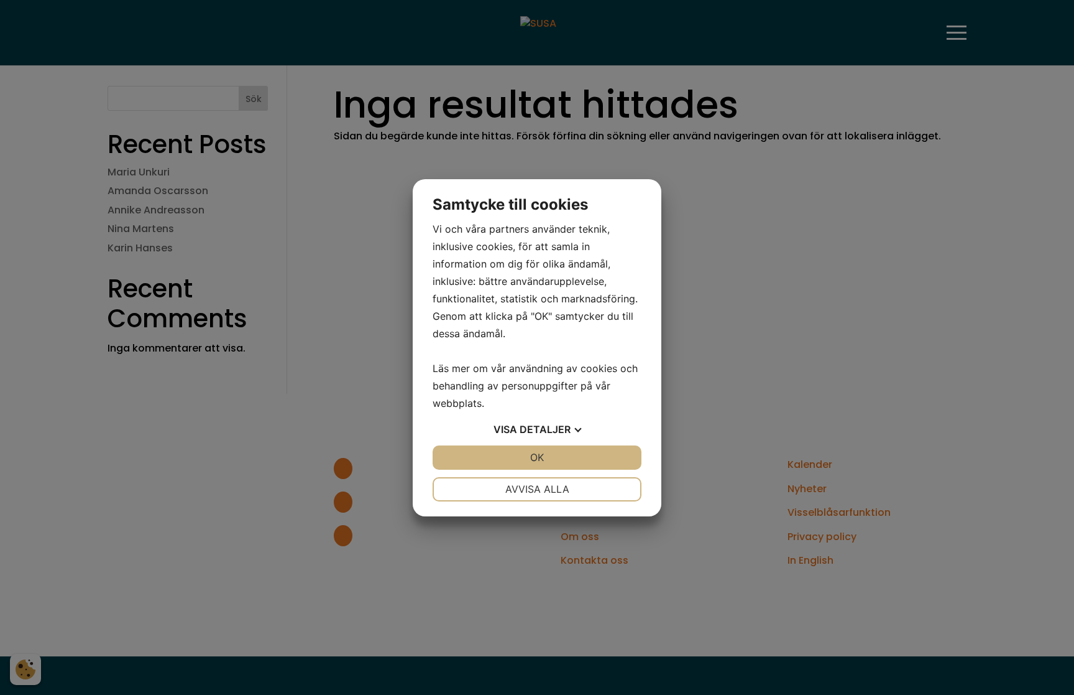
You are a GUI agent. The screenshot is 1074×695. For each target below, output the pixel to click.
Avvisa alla (537, 489)
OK (537, 457)
